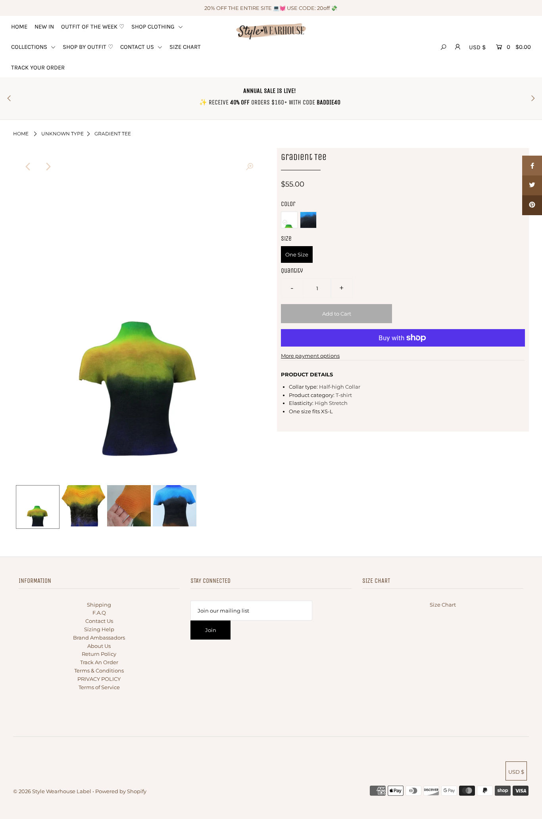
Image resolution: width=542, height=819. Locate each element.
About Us (99, 646)
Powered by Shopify (120, 791)
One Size (296, 254)
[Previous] (28, 166)
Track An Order (99, 662)
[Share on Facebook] (532, 165)
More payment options (310, 356)
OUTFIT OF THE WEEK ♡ (92, 26)
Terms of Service (99, 687)
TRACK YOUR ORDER (38, 67)
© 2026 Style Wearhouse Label (52, 791)
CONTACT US (138, 46)
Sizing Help (99, 629)
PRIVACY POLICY (99, 679)
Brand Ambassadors (99, 637)
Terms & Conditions (99, 670)
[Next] (48, 166)
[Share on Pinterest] (532, 205)
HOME (19, 26)
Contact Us (99, 621)
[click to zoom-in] (249, 166)
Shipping (99, 604)
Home (21, 134)
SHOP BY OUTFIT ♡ (88, 46)
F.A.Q (99, 612)
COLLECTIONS (30, 46)
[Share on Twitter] (532, 185)
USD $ (477, 47)
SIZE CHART (185, 46)
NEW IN (44, 26)
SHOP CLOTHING (153, 26)
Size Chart (443, 604)
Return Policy (99, 654)
